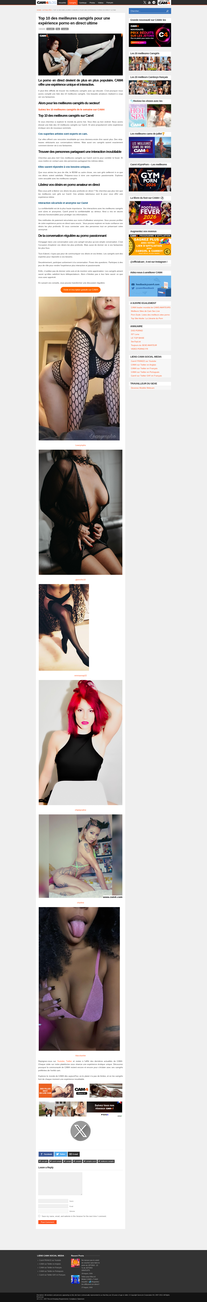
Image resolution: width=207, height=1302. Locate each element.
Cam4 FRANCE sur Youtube (143, 361)
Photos (92, 2)
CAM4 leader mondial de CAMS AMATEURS (150, 307)
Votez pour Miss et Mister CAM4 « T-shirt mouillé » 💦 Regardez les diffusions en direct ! (90, 1280)
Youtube (60, 1061)
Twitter (69, 1061)
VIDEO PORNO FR (139, 349)
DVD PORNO (137, 330)
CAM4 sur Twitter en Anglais (143, 365)
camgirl (68, 1161)
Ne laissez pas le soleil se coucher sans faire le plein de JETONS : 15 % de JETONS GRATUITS (91, 1265)
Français (109, 3)
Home (39, 10)
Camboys (82, 2)
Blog (57, 29)
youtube (149, 2)
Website (72, 1211)
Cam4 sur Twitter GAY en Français (146, 376)
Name (71, 1201)
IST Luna (135, 334)
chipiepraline (80, 810)
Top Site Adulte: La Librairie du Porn (147, 318)
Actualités (62, 2)
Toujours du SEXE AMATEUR (144, 345)
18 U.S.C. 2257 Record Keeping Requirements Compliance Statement (60, 1299)
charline (80, 902)
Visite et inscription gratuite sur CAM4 (80, 290)
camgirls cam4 (91, 1161)
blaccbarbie (80, 1055)
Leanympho (80, 445)
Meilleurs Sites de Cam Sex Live (145, 311)
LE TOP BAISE (137, 338)
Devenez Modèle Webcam (142, 388)
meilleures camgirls (107, 1161)
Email (71, 1206)
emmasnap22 (80, 675)
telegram (154, 2)
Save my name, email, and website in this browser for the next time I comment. (74, 1216)
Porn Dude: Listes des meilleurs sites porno (150, 315)
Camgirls (72, 2)
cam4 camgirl (56, 1161)
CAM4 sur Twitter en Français (144, 368)
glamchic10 (80, 579)
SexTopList (136, 341)
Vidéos (100, 2)
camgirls (78, 1161)
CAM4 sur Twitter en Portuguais (145, 372)
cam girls (44, 1161)
